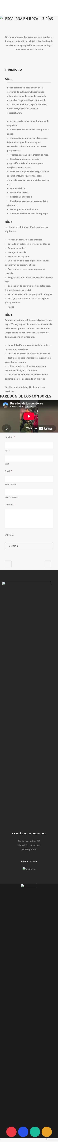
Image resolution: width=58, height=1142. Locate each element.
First (7, 451)
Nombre (10, 437)
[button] (1, 1139)
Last (7, 464)
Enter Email (10, 484)
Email (8, 471)
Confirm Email (11, 497)
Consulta (10, 504)
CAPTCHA (9, 535)
